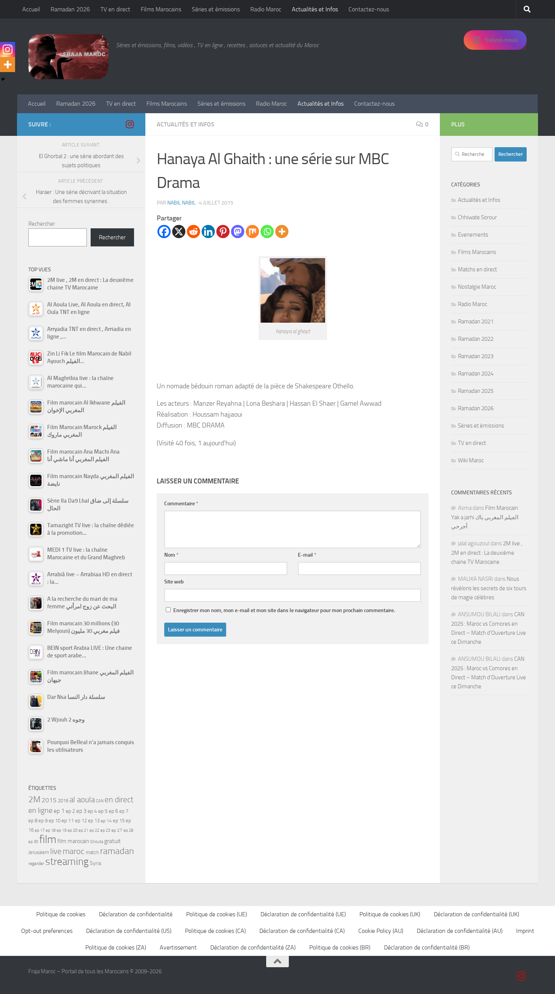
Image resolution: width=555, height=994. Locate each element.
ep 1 (59, 810)
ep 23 (105, 830)
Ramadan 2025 (475, 391)
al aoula (82, 799)
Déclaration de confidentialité (136, 914)
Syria (95, 863)
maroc (74, 851)
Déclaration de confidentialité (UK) (476, 914)
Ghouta (96, 841)
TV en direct (115, 9)
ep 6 (113, 811)
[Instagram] (7, 49)
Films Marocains (161, 9)
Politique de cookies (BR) (339, 947)
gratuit (112, 841)
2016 (63, 800)
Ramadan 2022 (475, 338)
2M (34, 799)
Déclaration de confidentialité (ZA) (253, 947)
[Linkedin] (208, 231)
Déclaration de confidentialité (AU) (460, 930)
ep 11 (68, 820)
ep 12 (81, 820)
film (47, 839)
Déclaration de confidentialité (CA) (302, 930)
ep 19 (61, 830)
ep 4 (92, 811)
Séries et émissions (216, 9)
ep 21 (83, 830)
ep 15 (119, 820)
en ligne (40, 810)
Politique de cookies (60, 914)
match (92, 852)
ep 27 (116, 830)
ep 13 (94, 820)
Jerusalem (38, 852)
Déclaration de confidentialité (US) (128, 930)
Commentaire (181, 503)
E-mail (307, 555)
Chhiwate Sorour (477, 217)
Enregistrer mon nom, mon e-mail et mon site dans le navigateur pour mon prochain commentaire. (284, 610)
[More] (281, 231)
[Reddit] (193, 231)
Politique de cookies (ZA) (115, 947)
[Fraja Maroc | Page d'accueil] (68, 56)
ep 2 (70, 811)
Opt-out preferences (46, 930)
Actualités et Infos (315, 9)
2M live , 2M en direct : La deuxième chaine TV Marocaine (486, 552)
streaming (67, 862)
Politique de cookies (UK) (389, 914)
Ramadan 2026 (70, 9)
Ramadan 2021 (475, 321)
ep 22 (94, 830)
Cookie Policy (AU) (380, 930)
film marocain (73, 841)
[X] (178, 231)
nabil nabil (181, 203)
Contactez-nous (368, 9)
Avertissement (178, 947)
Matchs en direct (477, 269)
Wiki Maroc (471, 460)
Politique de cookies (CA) (215, 930)
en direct (119, 799)
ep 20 (72, 830)
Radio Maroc (265, 9)
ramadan (117, 850)
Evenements (473, 234)
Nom (171, 555)
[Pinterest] (223, 231)
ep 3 (81, 811)
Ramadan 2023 (475, 356)
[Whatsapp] (267, 231)
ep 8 (32, 820)
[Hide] (3, 79)
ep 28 (128, 830)
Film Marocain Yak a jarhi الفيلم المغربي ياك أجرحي (484, 517)
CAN (99, 801)
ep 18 (50, 830)
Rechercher (41, 223)
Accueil (31, 9)
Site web (174, 582)
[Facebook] (164, 231)
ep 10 (54, 820)
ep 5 (103, 811)
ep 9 (43, 820)
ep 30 (33, 841)
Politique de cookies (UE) (216, 914)
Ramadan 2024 (475, 373)
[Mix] (252, 231)
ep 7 (123, 811)
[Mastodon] (237, 231)
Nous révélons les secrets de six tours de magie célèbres (488, 588)
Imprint (525, 930)
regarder (36, 863)
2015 (49, 800)
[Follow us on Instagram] (129, 124)
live (56, 851)
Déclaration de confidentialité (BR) (427, 947)
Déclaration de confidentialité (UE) (303, 914)
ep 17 (40, 830)
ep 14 (106, 820)
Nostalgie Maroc (477, 286)
